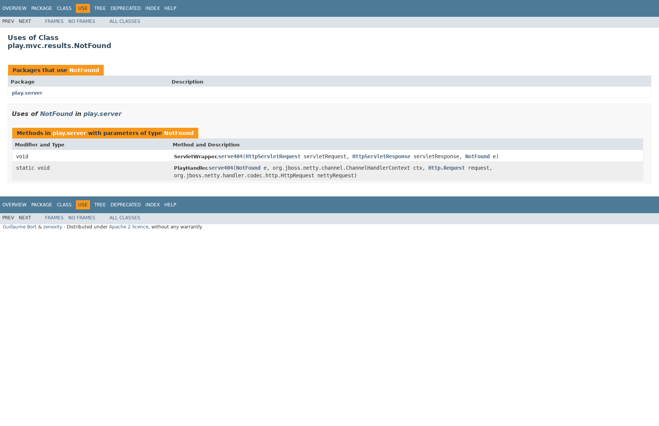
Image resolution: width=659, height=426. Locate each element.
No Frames (81, 21)
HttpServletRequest (273, 156)
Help (170, 8)
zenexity (52, 227)
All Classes (124, 21)
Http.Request (446, 168)
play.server (27, 93)
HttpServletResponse (381, 156)
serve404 (230, 156)
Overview (14, 8)
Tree (100, 8)
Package (41, 8)
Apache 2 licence (128, 227)
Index (152, 8)
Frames (54, 21)
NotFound (84, 70)
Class (64, 8)
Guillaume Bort (20, 227)
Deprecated (126, 8)
